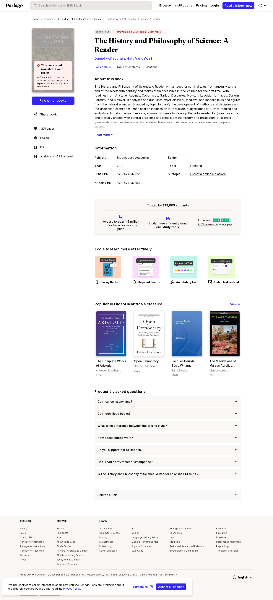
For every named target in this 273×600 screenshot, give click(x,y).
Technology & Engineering (184, 550)
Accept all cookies (171, 587)
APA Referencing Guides (70, 555)
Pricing (201, 5)
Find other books (53, 100)
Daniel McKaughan (110, 58)
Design (135, 532)
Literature (221, 537)
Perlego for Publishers (32, 550)
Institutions (183, 5)
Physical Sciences (141, 546)
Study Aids (137, 550)
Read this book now (238, 5)
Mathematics (106, 541)
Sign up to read (111, 353)
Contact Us (26, 537)
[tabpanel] (168, 131)
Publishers (62, 532)
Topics (60, 528)
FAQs (23, 532)
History (103, 537)
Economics (176, 532)
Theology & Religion (227, 550)
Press (23, 559)
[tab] (103, 67)
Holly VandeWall (139, 58)
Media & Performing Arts (144, 541)
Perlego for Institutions (32, 546)
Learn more (154, 31)
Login (214, 5)
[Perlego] (14, 6)
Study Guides (64, 546)
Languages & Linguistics (144, 537)
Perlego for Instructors (32, 541)
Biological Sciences (180, 528)
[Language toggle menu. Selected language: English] (262, 5)
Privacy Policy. (72, 588)
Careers (24, 555)
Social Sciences (108, 550)
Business (221, 528)
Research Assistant (67, 564)
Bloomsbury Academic (133, 157)
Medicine (175, 541)
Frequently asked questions (120, 391)
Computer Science (109, 532)
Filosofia (196, 166)
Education (221, 532)
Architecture (106, 528)
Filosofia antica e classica (208, 174)
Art (132, 528)
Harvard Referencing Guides (72, 550)
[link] (111, 344)
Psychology (222, 546)
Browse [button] (165, 5)
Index (60, 537)
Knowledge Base (66, 541)
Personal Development (228, 541)
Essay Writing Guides (68, 559)
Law (172, 537)
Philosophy (105, 546)
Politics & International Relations (187, 546)
